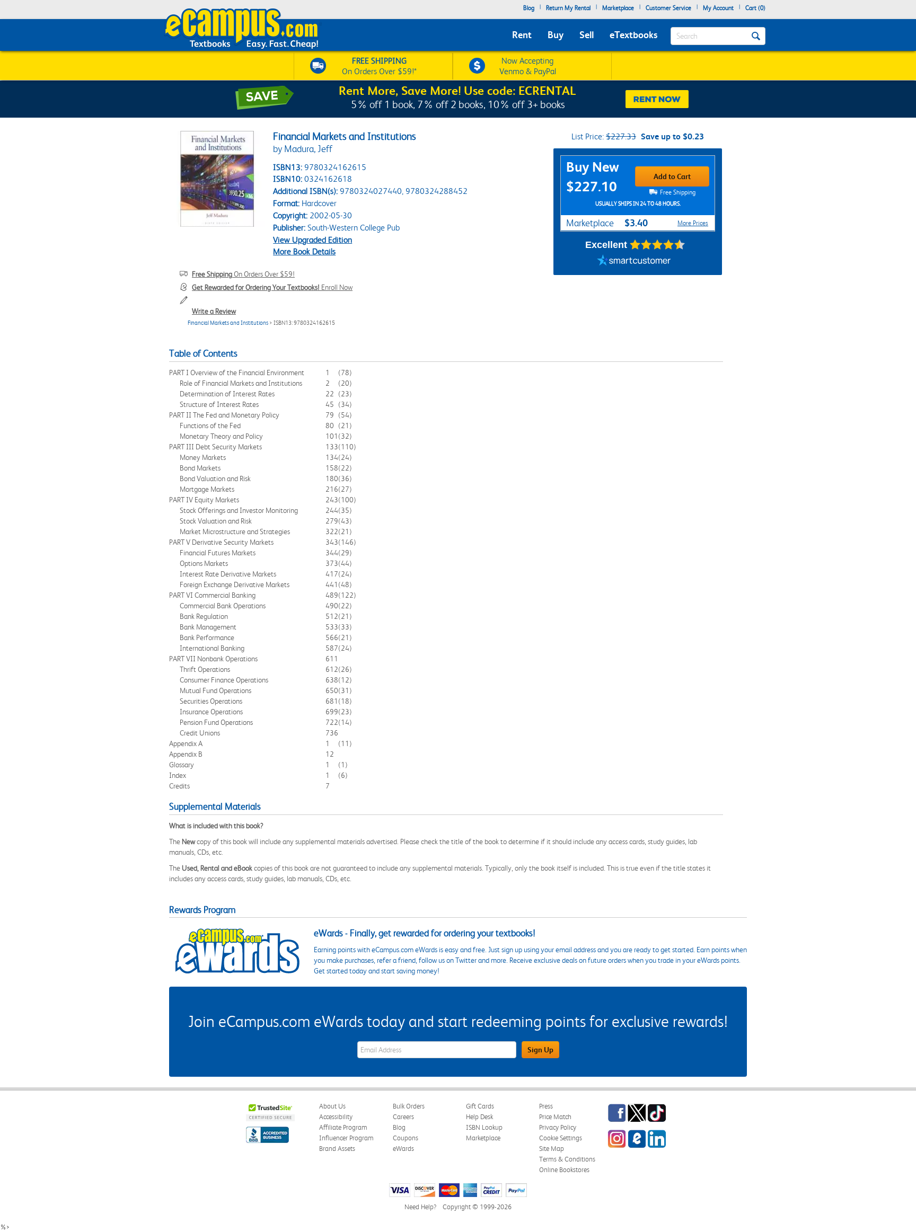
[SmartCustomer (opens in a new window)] (634, 261)
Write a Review (214, 311)
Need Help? (420, 1207)
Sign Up (540, 1049)
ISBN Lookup (484, 1127)
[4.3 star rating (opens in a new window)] (657, 245)
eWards (403, 1149)
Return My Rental (568, 8)
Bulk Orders (409, 1106)
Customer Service (668, 8)
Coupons (405, 1138)
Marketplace (618, 8)
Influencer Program (346, 1138)
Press (546, 1106)
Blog (528, 8)
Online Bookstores (564, 1170)
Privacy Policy (557, 1127)
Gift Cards (480, 1106)
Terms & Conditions (567, 1159)
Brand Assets (337, 1149)
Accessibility (336, 1117)
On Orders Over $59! (243, 274)
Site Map (551, 1149)
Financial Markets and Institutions (228, 323)
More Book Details (304, 251)
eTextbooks (633, 34)
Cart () (755, 8)
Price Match (555, 1117)
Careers (403, 1117)
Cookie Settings (560, 1138)
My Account (718, 8)
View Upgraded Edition (312, 240)
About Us (332, 1106)
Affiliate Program (343, 1127)
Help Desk (479, 1117)
